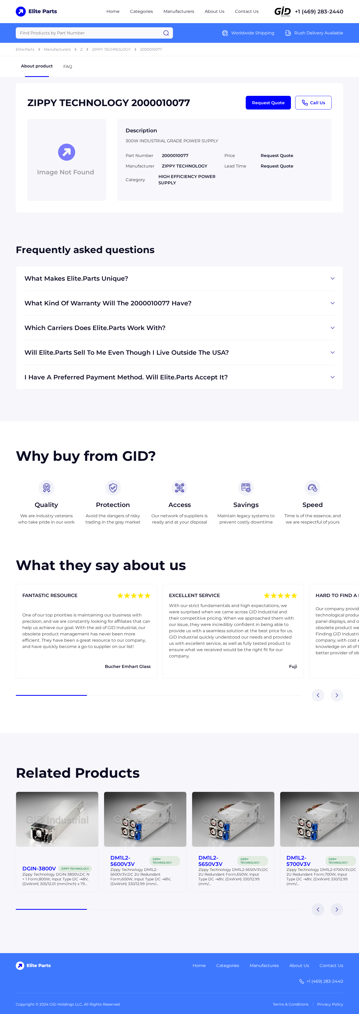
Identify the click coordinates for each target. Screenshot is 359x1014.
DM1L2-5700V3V (298, 861)
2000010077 (151, 49)
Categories (141, 11)
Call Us (317, 102)
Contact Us (247, 11)
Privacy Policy (330, 1004)
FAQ (67, 66)
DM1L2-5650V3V (210, 861)
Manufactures (264, 965)
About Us (214, 11)
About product (37, 66)
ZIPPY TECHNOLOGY (111, 49)
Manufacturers (178, 11)
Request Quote (268, 102)
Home (113, 11)
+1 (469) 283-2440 (319, 11)
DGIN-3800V (39, 868)
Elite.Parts (25, 49)
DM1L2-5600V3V (122, 861)
